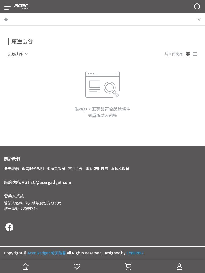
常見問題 (75, 168)
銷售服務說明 (33, 168)
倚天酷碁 (11, 168)
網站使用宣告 (97, 168)
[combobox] (17, 54)
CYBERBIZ (135, 252)
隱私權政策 (120, 168)
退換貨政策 (56, 168)
